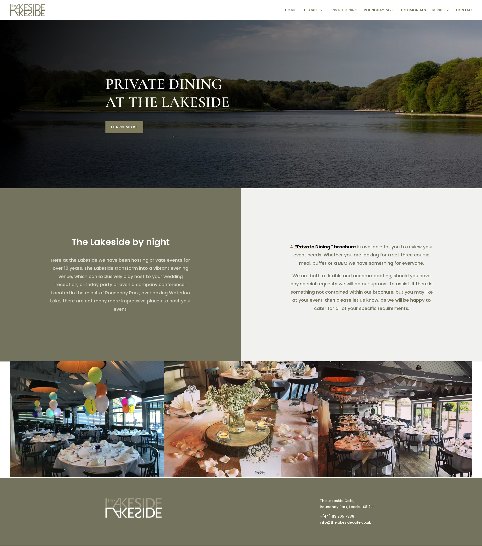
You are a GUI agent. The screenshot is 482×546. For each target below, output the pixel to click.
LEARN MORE (124, 126)
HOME (290, 10)
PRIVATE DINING (343, 10)
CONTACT (465, 10)
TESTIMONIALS (413, 10)
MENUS (438, 10)
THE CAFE (310, 10)
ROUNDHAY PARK (379, 10)
